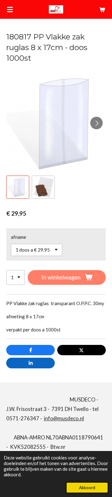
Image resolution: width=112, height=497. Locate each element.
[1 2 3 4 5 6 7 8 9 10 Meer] (15, 277)
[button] (17, 187)
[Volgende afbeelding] (96, 123)
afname (18, 237)
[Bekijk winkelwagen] (102, 9)
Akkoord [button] (87, 487)
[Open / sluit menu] (10, 9)
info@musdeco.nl (64, 418)
